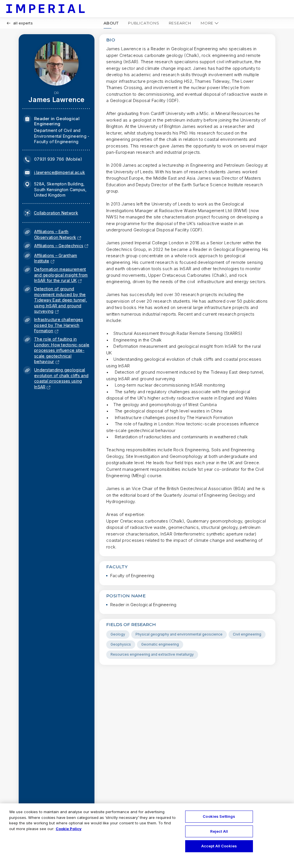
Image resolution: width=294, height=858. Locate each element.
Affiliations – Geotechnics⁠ (58, 245)
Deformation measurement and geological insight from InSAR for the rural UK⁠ (61, 275)
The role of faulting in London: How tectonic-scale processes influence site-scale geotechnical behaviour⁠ (61, 350)
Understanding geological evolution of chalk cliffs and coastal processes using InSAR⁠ (61, 378)
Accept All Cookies (219, 846)
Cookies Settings (219, 816)
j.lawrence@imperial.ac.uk (59, 172)
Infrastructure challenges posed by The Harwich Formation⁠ (58, 325)
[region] (147, 830)
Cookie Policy (69, 828)
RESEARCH (180, 23)
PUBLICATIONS (143, 23)
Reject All (219, 831)
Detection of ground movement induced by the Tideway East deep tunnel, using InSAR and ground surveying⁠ (60, 300)
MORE (207, 23)
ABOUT (111, 23)
